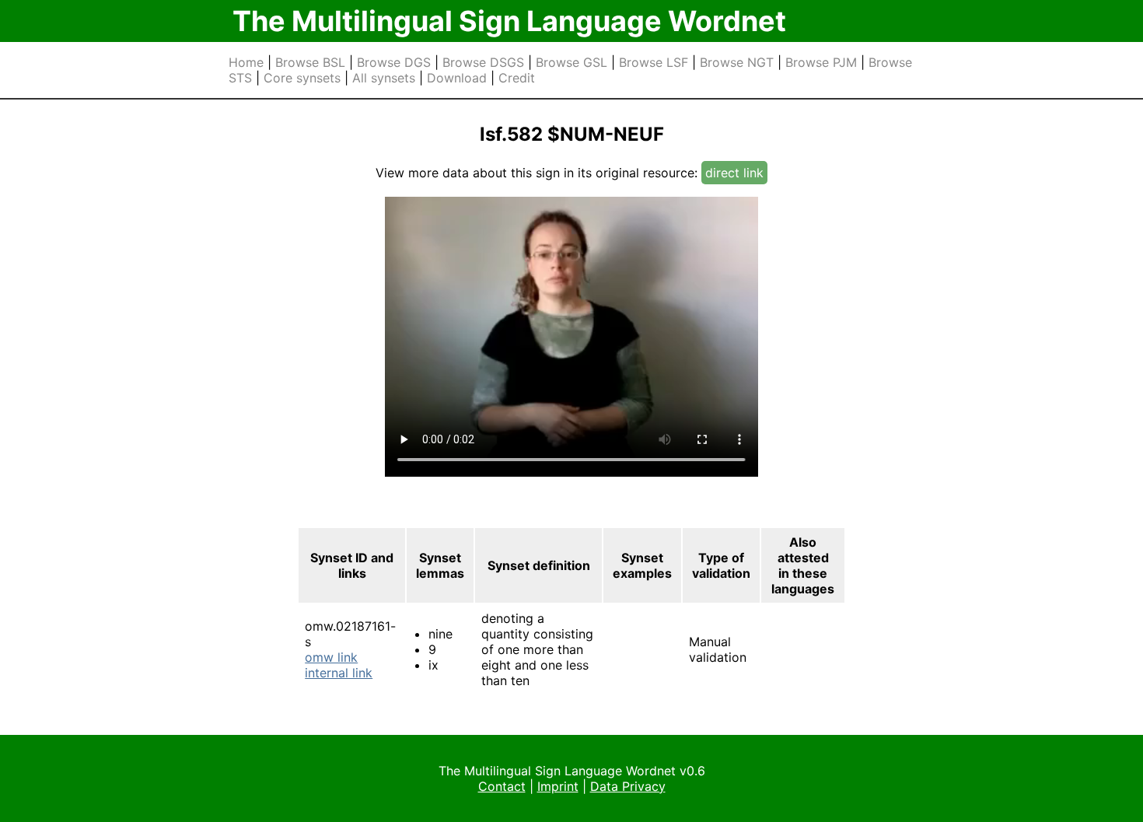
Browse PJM (821, 62)
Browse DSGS (483, 62)
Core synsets (302, 78)
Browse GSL (571, 62)
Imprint (557, 786)
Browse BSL (310, 62)
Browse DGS (394, 62)
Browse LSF (653, 62)
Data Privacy (628, 786)
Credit (516, 78)
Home (246, 62)
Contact (502, 786)
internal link (338, 672)
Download (457, 78)
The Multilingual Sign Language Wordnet (509, 21)
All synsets (383, 78)
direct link (734, 172)
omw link (331, 657)
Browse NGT (737, 62)
